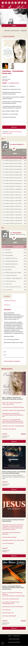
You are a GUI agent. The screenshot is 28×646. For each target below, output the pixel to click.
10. (12, 183)
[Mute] (12, 153)
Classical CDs (11, 131)
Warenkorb (24, 30)
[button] (2, 643)
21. (12, 215)
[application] (14, 152)
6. (12, 172)
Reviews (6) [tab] (7, 305)
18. (12, 206)
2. (12, 160)
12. (12, 189)
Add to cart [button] (14, 441)
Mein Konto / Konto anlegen (11, 30)
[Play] (14, 149)
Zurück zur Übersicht (7, 36)
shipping (6, 80)
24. (12, 223)
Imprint (10, 635)
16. (12, 200)
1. (12, 157)
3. (12, 163)
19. (12, 209)
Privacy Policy (16, 635)
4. (12, 166)
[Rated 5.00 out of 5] (23, 434)
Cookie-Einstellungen (14, 639)
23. (12, 220)
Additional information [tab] (10, 300)
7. (12, 175)
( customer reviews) (13, 83)
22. (12, 217)
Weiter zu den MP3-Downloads (12, 361)
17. (12, 203)
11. (12, 186)
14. (12, 195)
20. (12, 212)
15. (12, 197)
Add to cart (14, 127)
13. (12, 192)
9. (12, 180)
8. (12, 177)
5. (12, 169)
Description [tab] (7, 296)
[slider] (15, 153)
